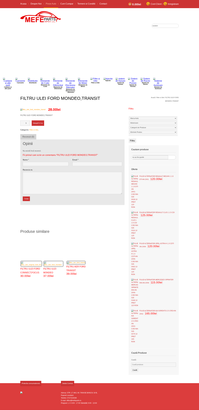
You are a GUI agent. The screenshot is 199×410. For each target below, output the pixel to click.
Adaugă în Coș (38, 123)
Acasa (23, 4)
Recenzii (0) (28, 137)
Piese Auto (51, 4)
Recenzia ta (27, 170)
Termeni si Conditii (86, 4)
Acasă (153, 97)
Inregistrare (173, 4)
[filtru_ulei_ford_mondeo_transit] (32, 109)
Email (75, 160)
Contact (103, 4)
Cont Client (156, 4)
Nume (26, 160)
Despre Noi (36, 4)
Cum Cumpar (66, 4)
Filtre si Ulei (160, 97)
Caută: (133, 360)
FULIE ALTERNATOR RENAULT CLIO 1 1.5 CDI (156, 212)
